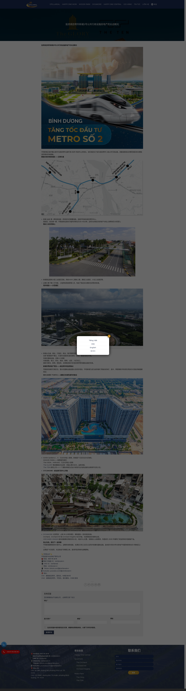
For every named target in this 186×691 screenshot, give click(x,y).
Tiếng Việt (93, 340)
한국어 (93, 351)
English (93, 347)
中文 (93, 344)
